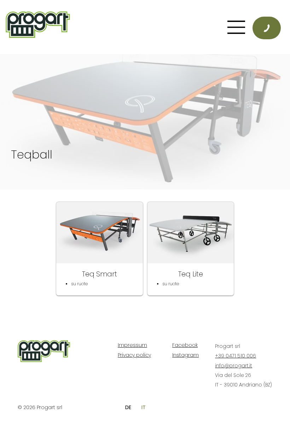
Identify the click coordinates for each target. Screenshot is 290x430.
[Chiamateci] (267, 28)
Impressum (132, 345)
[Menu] (161, 27)
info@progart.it (233, 365)
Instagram (185, 355)
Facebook (185, 345)
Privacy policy (134, 355)
